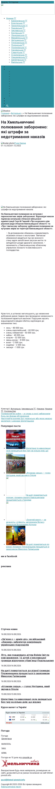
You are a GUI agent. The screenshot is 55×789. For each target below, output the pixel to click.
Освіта (14, 81)
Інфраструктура (18, 76)
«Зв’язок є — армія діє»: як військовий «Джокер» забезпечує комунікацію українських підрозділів (23, 642)
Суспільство (17, 88)
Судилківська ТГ (19, 55)
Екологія (15, 86)
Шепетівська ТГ (18, 60)
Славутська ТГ (18, 52)
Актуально (16, 113)
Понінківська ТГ (19, 47)
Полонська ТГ (18, 45)
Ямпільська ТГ (18, 62)
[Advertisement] (27, 177)
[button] (7, 106)
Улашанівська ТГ (19, 57)
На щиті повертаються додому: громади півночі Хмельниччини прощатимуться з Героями (26, 497)
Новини (9, 69)
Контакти (10, 103)
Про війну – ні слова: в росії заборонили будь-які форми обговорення (25, 414)
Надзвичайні (17, 93)
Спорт (14, 91)
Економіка (16, 74)
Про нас (10, 101)
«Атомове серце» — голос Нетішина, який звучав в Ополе (28, 474)
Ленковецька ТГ (19, 35)
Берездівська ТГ (19, 21)
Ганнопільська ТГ (19, 25)
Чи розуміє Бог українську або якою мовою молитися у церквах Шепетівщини (26, 419)
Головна (10, 67)
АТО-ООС (15, 96)
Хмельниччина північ (11, 787)
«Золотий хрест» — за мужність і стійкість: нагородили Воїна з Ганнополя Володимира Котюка (26, 522)
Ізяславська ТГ (18, 30)
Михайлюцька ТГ (19, 38)
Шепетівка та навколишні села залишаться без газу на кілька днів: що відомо (28, 450)
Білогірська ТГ (18, 23)
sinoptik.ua (27, 757)
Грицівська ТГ (18, 28)
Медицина (16, 79)
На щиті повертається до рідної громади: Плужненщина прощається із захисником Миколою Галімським (27, 546)
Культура (15, 84)
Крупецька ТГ (18, 33)
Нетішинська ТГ (18, 40)
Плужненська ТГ (19, 43)
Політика (15, 71)
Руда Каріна (20, 143)
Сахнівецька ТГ (18, 50)
